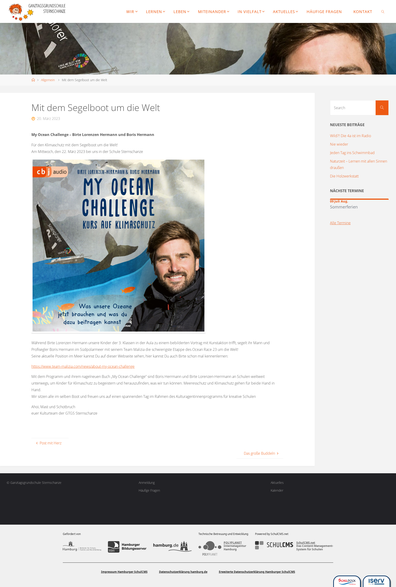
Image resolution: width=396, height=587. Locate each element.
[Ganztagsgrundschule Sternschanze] (37, 11)
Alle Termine (340, 222)
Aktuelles (277, 482)
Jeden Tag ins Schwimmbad (352, 152)
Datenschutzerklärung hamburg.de (183, 572)
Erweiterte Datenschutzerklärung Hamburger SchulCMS (257, 572)
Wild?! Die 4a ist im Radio (350, 135)
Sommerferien (344, 207)
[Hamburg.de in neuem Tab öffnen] (172, 547)
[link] (383, 11)
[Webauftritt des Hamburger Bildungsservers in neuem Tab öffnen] (127, 547)
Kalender (277, 490)
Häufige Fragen (149, 490)
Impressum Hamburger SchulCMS (124, 572)
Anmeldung (147, 482)
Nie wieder (339, 144)
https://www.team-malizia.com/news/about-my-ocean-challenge (83, 366)
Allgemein (48, 80)
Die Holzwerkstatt (344, 176)
